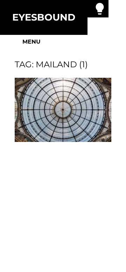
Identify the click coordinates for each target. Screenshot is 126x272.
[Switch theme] (99, 8)
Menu (31, 41)
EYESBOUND (43, 17)
